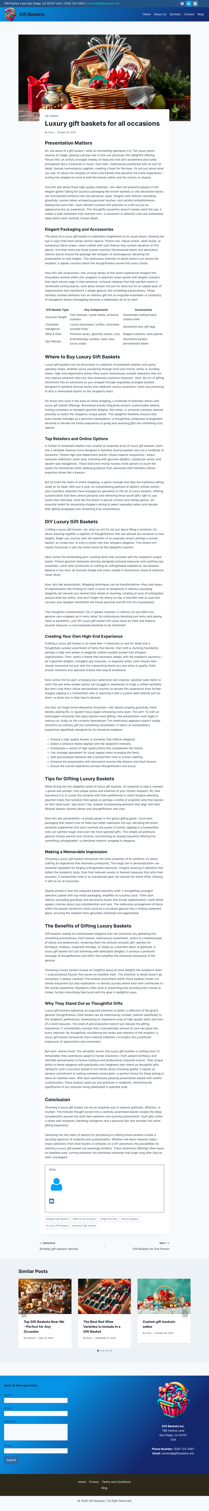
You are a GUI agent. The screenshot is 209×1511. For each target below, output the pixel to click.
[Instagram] (195, 3)
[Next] (185, 1313)
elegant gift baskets (57, 1219)
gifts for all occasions (84, 1219)
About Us (160, 14)
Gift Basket (52, 116)
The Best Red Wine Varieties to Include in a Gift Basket (102, 1327)
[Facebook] (182, 3)
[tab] (98, 1351)
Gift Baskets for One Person (151, 1246)
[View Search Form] (202, 3)
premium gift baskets (84, 1225)
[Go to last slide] (24, 1313)
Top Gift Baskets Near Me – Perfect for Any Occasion (44, 1327)
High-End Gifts (109, 1219)
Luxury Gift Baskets (57, 1225)
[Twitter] (189, 3)
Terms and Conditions (116, 1481)
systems (31, 1338)
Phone (8, 1445)
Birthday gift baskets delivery (59, 1246)
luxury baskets (129, 1219)
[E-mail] (51, 1202)
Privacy (94, 1481)
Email (8, 1408)
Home (147, 14)
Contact (189, 14)
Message (11, 1421)
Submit (11, 1460)
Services (175, 14)
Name (8, 1395)
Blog (200, 14)
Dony (51, 132)
